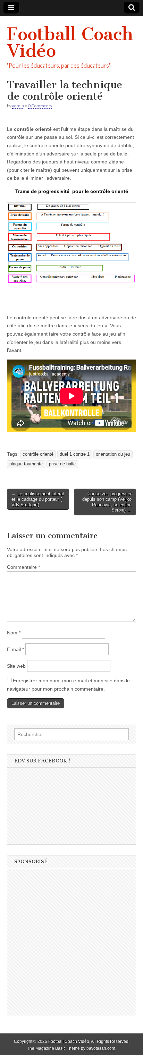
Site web (16, 666)
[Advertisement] (71, 944)
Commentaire (23, 567)
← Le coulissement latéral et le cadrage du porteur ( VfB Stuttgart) (37, 499)
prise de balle (62, 464)
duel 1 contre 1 (75, 454)
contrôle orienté (38, 454)
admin (18, 105)
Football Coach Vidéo (70, 42)
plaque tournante (26, 464)
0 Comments (40, 105)
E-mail (15, 649)
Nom (13, 632)
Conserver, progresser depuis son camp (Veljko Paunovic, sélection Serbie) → (107, 502)
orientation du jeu (113, 454)
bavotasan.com (100, 1048)
